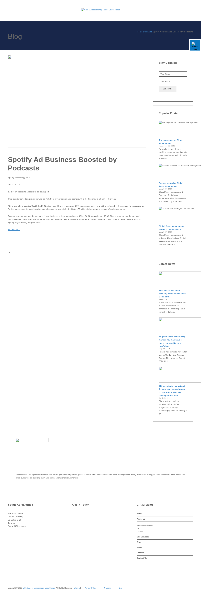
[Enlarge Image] (77, 101)
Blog (139, 542)
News (139, 547)
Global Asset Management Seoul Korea (39, 588)
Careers (140, 532)
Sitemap (77, 588)
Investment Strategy (145, 525)
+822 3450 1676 (23, 531)
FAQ (138, 528)
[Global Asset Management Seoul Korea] (100, 9)
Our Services (143, 537)
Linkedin (84, 546)
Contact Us (142, 558)
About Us (141, 519)
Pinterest (84, 538)
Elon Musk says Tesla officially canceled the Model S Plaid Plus (172, 293)
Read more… (14, 229)
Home (139, 513)
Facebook (85, 531)
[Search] (189, 10)
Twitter (83, 523)
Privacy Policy (90, 588)
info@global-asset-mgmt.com (93, 515)
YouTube (84, 554)
